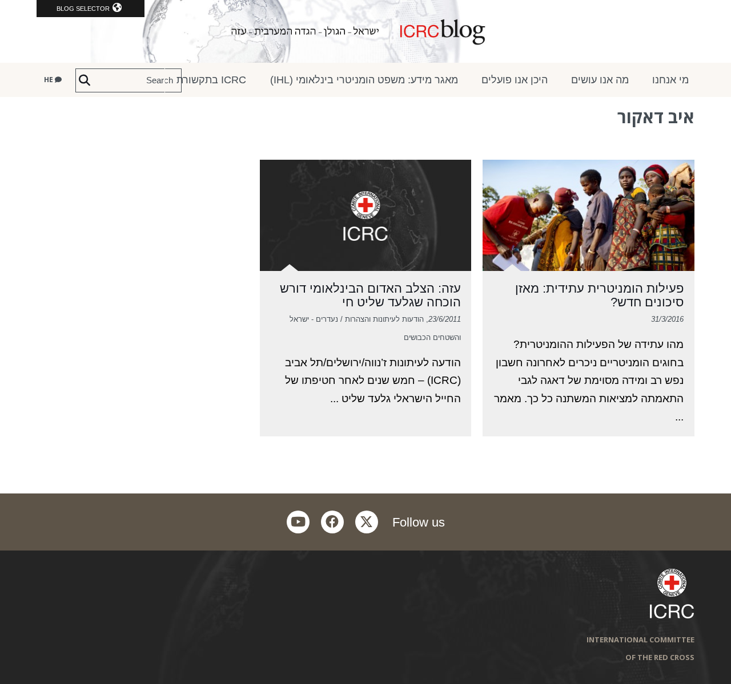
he (49, 79)
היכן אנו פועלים (514, 80)
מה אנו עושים (600, 80)
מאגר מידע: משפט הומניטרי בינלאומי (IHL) (364, 80)
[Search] (84, 80)
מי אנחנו (670, 80)
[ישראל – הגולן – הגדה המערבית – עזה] (365, 31)
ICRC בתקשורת (211, 80)
